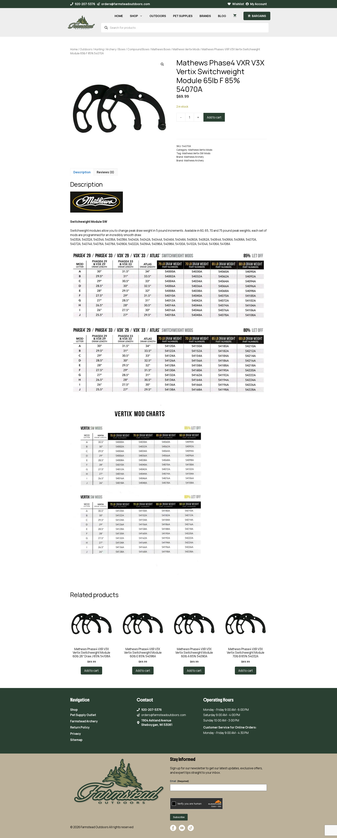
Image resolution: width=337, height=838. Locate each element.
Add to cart (214, 117)
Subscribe (179, 817)
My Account (258, 4)
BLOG (222, 16)
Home (74, 49)
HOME (119, 16)
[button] (162, 64)
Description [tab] (82, 172)
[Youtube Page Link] (182, 829)
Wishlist (238, 4)
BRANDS (205, 16)
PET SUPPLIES (183, 16)
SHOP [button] (134, 16)
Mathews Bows (161, 49)
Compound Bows (138, 49)
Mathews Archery (194, 156)
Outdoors (86, 49)
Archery (111, 49)
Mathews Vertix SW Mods (196, 153)
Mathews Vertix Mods (186, 49)
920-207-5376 (85, 4)
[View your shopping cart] (234, 16)
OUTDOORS (158, 16)
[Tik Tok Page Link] (191, 829)
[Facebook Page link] (173, 829)
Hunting (99, 49)
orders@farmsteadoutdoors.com (125, 4)
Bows (121, 49)
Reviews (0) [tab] (105, 172)
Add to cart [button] (91, 671)
